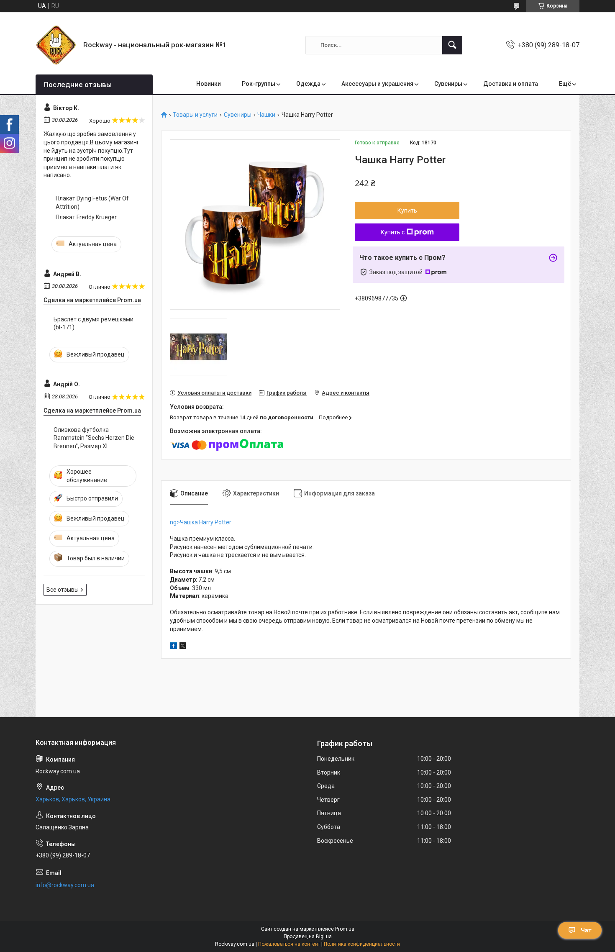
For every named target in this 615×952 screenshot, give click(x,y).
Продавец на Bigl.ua (308, 936)
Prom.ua (344, 929)
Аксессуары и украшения (377, 83)
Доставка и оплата (510, 83)
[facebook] (173, 647)
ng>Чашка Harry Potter (200, 522)
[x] (182, 647)
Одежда (308, 83)
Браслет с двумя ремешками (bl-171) (93, 323)
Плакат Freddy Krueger (86, 217)
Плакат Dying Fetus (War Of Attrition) (92, 202)
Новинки (208, 83)
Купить (407, 210)
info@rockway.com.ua (65, 885)
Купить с (393, 232)
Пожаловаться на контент (289, 944)
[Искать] (452, 45)
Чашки (266, 115)
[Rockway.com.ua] (56, 45)
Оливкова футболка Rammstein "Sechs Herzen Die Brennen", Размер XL (94, 437)
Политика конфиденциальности (362, 944)
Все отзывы (62, 589)
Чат (586, 930)
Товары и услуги (195, 115)
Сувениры (448, 83)
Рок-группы (258, 83)
